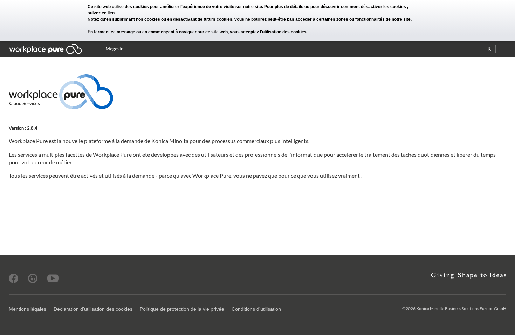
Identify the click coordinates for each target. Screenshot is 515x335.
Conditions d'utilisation (256, 309)
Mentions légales (27, 309)
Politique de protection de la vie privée (182, 309)
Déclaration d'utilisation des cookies (93, 309)
